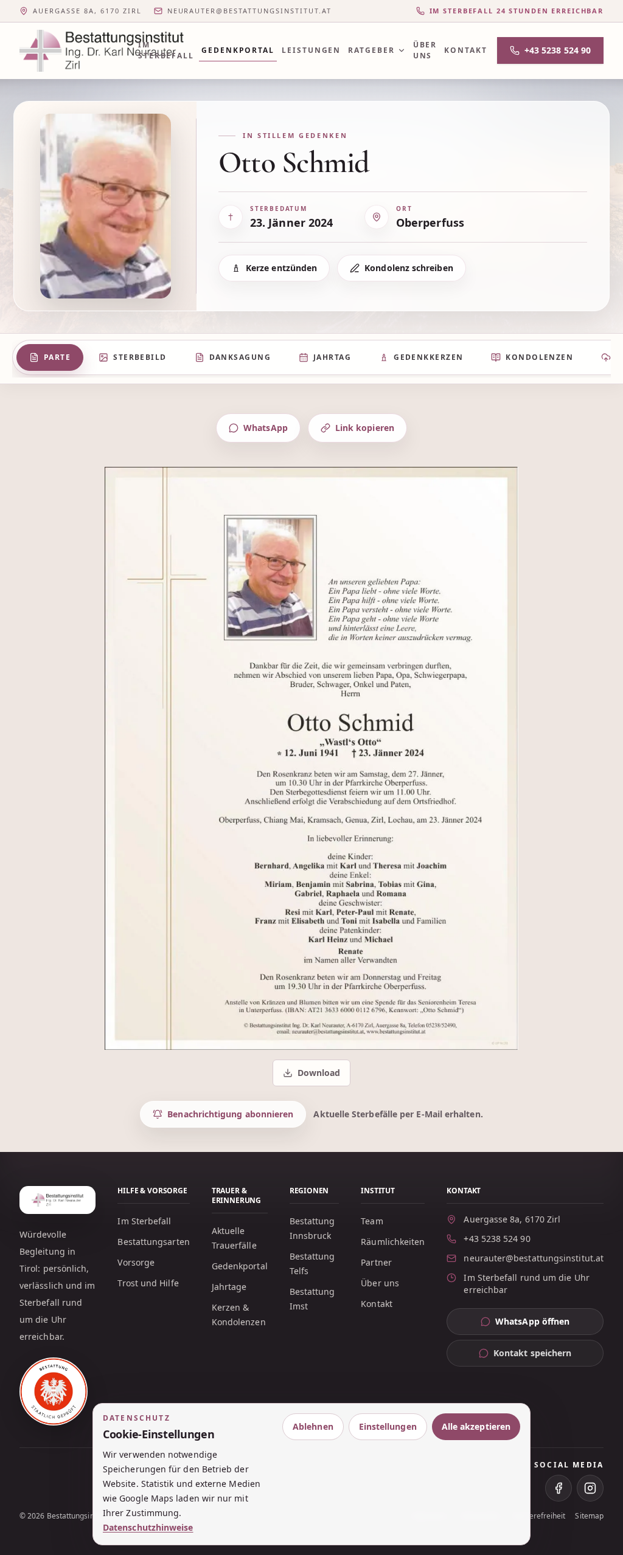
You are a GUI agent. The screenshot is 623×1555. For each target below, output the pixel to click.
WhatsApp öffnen (549, 1324)
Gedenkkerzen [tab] (428, 357)
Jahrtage (229, 1286)
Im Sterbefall (166, 50)
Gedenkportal (237, 50)
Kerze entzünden (281, 268)
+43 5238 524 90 (557, 50)
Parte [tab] (57, 357)
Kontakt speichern (532, 1353)
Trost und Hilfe (147, 1283)
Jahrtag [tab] (332, 357)
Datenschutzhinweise (148, 1527)
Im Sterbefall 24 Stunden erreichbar (517, 10)
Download (312, 1075)
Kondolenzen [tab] (539, 357)
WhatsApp (265, 427)
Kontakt (465, 50)
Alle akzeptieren (476, 1426)
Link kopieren (364, 427)
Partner (376, 1262)
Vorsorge (136, 1262)
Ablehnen (313, 1426)
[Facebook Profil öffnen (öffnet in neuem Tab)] (558, 1488)
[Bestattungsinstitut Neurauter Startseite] (71, 51)
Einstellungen (388, 1426)
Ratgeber (371, 50)
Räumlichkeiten (393, 1241)
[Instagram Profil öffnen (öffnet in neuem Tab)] (590, 1488)
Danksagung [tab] (240, 357)
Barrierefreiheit (538, 1516)
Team (372, 1221)
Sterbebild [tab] (139, 357)
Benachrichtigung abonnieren (230, 1114)
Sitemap (589, 1516)
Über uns (425, 50)
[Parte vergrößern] (311, 758)
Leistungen (311, 50)
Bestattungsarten (153, 1241)
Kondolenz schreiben (408, 268)
